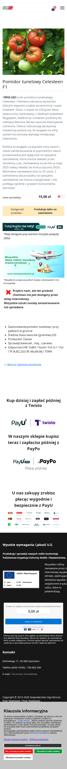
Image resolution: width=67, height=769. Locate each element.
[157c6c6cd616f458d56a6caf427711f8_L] (33, 51)
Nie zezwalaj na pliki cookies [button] (18, 751)
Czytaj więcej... (24, 720)
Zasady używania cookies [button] (16, 739)
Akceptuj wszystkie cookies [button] (18, 757)
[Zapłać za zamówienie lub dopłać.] (33, 623)
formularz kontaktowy (40, 733)
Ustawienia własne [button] (33, 745)
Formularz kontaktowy (24, 674)
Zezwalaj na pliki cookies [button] (48, 751)
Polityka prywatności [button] (38, 739)
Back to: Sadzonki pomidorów (24, 364)
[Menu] (62, 8)
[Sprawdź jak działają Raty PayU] (33, 227)
